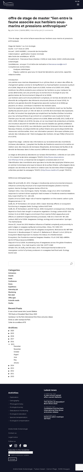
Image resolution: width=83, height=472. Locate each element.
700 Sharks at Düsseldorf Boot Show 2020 (22, 314)
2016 (12, 341)
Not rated (11, 295)
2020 (12, 330)
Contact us (12, 433)
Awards (10, 276)
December (17, 346)
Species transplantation (18, 417)
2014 (12, 365)
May (15, 360)
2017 (12, 339)
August (16, 354)
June (15, 357)
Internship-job (36, 30)
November (17, 349)
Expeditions (12, 287)
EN (78, 1)
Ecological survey (16, 407)
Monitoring (12, 292)
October (16, 352)
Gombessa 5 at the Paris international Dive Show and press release (30, 317)
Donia (10, 284)
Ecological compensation (19, 421)
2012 (12, 371)
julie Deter (15, 30)
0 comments (48, 30)
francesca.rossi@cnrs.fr (58, 64)
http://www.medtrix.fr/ (50, 170)
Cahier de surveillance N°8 (17, 322)
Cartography (14, 401)
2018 (12, 336)
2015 (12, 344)
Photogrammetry (16, 404)
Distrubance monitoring (19, 411)
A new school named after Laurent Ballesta (22, 311)
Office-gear (12, 298)
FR (76, 1)
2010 (12, 376)
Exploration (14, 397)
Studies (10, 303)
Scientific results (13, 300)
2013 (12, 368)
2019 (12, 333)
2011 (12, 373)
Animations (12, 273)
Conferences (12, 281)
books (10, 278)
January (16, 363)
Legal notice (13, 437)
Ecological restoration (18, 414)
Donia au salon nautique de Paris (19, 320)
